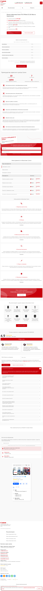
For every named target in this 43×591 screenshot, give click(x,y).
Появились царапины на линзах (7, 179)
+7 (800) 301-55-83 (19, 2)
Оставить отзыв (21, 339)
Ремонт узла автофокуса (5, 49)
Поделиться (1, 576)
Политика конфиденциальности (21, 584)
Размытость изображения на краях (8, 190)
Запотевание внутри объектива (7, 186)
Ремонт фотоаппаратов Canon (12, 536)
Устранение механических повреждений (7, 55)
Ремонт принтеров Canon (11, 538)
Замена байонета (4, 44)
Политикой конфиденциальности (30, 445)
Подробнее (21, 239)
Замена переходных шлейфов (6, 52)
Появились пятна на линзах (7, 182)
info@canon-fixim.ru (4, 556)
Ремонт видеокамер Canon (11, 534)
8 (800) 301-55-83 (4, 553)
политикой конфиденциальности (25, 153)
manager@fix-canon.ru (5, 558)
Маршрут (17, 483)
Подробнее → (38, 179)
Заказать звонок (21, 294)
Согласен (39, 588)
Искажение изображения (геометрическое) (9, 194)
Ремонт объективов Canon (11, 540)
